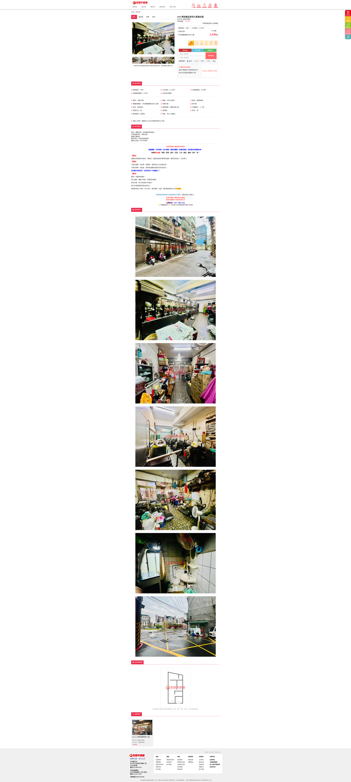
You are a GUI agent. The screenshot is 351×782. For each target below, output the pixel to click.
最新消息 (201, 762)
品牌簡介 (201, 756)
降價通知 (210, 50)
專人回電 (197, 50)
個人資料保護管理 (215, 764)
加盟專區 (212, 759)
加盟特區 (212, 756)
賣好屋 (152, 7)
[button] (133, 38)
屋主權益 (169, 764)
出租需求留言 (181, 764)
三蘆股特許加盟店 (184, 67)
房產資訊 (162, 7)
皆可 (190, 61)
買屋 (157, 756)
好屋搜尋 (158, 759)
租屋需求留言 (181, 762)
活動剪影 (201, 764)
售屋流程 (169, 762)
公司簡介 (201, 759)
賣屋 (168, 756)
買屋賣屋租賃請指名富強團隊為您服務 (168, 194)
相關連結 (190, 762)
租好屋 (143, 7)
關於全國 (173, 7)
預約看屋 (185, 50)
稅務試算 (190, 759)
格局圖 (141, 17)
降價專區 (158, 762)
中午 (202, 61)
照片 (134, 17)
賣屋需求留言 (170, 759)
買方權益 (158, 769)
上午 (196, 61)
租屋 (178, 756)
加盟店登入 (213, 767)
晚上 (214, 61)
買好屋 (135, 7)
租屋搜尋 (179, 759)
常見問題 (179, 767)
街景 (153, 17)
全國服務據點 (213, 762)
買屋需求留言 (159, 764)
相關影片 (201, 767)
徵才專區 (201, 769)
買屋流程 (158, 767)
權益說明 (179, 769)
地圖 (147, 17)
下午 (208, 61)
